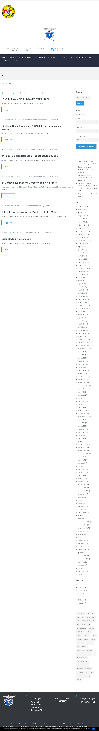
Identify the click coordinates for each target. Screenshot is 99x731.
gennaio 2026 (82, 228)
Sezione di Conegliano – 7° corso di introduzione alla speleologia (86, 161)
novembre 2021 (83, 379)
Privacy (14, 60)
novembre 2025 (83, 234)
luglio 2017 (81, 534)
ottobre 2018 (82, 488)
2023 (93, 621)
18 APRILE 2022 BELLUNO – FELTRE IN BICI (25, 99)
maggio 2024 (82, 290)
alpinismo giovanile (81, 628)
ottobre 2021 (82, 383)
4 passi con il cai (90, 613)
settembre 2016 (83, 559)
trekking (87, 676)
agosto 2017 (82, 531)
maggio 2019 (82, 466)
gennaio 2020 (82, 441)
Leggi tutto (8, 110)
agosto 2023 (82, 315)
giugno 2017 (82, 537)
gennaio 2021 (82, 410)
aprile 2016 (81, 571)
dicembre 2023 (83, 305)
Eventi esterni (82, 591)
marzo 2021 (82, 404)
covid (78, 646)
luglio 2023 (81, 318)
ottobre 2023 (82, 308)
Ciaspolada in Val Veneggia (16, 239)
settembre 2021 (83, 386)
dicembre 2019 (83, 444)
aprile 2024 (81, 293)
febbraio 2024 (82, 299)
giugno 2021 (82, 395)
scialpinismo (88, 668)
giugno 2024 (82, 287)
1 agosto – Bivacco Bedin (86, 194)
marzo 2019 (82, 472)
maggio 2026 (82, 216)
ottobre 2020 (82, 413)
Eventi (80, 587)
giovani (89, 654)
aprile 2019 (81, 469)
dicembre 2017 (83, 519)
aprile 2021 (81, 401)
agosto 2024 (82, 281)
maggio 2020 (82, 429)
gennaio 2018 (82, 515)
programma (80, 668)
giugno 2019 (82, 463)
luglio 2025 (81, 246)
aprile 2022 (81, 364)
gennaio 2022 (82, 373)
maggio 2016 (82, 568)
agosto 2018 (82, 494)
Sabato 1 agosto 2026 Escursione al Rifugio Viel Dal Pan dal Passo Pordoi (87, 185)
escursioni (34, 93)
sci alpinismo (80, 672)
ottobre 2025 (82, 237)
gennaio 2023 (82, 336)
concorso (93, 639)
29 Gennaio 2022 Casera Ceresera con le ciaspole (29, 182)
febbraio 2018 (82, 512)
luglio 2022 (81, 355)
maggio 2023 (82, 324)
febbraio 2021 (82, 407)
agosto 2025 (82, 243)
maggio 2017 (82, 540)
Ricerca (79, 103)
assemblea (91, 628)
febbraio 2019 (82, 475)
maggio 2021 (82, 398)
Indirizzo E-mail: (81, 136)
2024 (78, 624)
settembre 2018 (83, 491)
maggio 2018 (82, 503)
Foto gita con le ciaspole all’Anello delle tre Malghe (30, 212)
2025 (83, 624)
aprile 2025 (81, 256)
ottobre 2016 (82, 556)
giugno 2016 (82, 565)
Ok (93, 728)
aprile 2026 (81, 219)
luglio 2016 (81, 562)
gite (39, 93)
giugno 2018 (82, 500)
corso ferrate (90, 643)
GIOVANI (81, 600)
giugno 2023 (82, 321)
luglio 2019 (81, 460)
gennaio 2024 (82, 302)
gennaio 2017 (82, 553)
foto (36, 205)
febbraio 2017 (82, 549)
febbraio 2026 (82, 225)
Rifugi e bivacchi (27, 57)
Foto (18, 205)
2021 (83, 621)
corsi (78, 643)
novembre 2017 (83, 522)
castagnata (79, 635)
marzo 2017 (82, 546)
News (16, 93)
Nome (78, 118)
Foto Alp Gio (82, 597)
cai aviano (88, 632)
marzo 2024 (82, 296)
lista (77, 114)
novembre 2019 (83, 447)
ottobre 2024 (82, 274)
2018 (88, 617)
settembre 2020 (83, 417)
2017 (28, 205)
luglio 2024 (81, 284)
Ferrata (79, 654)
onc (87, 665)
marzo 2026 (82, 222)
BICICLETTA (28, 93)
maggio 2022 (82, 361)
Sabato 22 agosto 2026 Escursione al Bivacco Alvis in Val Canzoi (87, 177)
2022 (23, 93)
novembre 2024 (83, 271)
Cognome (79, 127)
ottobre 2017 (82, 525)
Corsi (80, 584)
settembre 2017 (83, 528)
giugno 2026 (82, 212)
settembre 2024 (83, 277)
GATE (90, 57)
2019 (93, 617)
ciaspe (29, 119)
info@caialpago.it (59, 48)
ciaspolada (34, 119)
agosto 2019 (82, 457)
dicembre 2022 (83, 339)
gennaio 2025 (82, 265)
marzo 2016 (82, 574)
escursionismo (80, 650)
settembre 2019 (83, 454)
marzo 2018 (82, 509)
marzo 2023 (82, 330)
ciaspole (32, 205)
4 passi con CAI (80, 613)
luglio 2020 (81, 423)
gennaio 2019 (82, 478)
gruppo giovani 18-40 (82, 657)
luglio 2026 (81, 209)
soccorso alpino (89, 672)
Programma (42, 57)
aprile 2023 (81, 327)
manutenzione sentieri (82, 661)
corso (83, 643)
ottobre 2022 (82, 345)
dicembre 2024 (83, 268)
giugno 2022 (82, 358)
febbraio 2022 (82, 370)
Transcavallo (80, 676)
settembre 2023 (83, 311)
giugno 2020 (82, 426)
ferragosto (89, 650)
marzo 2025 (82, 259)
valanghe (79, 679)
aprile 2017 (81, 543)
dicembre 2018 (83, 481)
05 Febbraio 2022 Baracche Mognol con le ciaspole (30, 155)
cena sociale (87, 635)
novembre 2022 (83, 342)
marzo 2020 (82, 435)
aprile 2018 (81, 506)
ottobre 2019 (82, 451)
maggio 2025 (82, 253)
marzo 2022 (82, 367)
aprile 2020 (81, 432)
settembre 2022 (83, 349)
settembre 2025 (83, 240)
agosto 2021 (82, 389)
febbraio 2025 (82, 262)
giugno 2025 (82, 250)
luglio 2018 (81, 497)
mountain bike (80, 665)
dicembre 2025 (83, 231)
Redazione (48, 93)
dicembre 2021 (83, 376)
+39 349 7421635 (87, 702)
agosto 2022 (82, 352)
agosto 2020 (82, 420)
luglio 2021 (81, 392)
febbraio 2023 (82, 333)
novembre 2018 (83, 485)
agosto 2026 (82, 206)
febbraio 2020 (82, 438)
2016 (27, 232)
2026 (88, 624)
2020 (78, 621)
